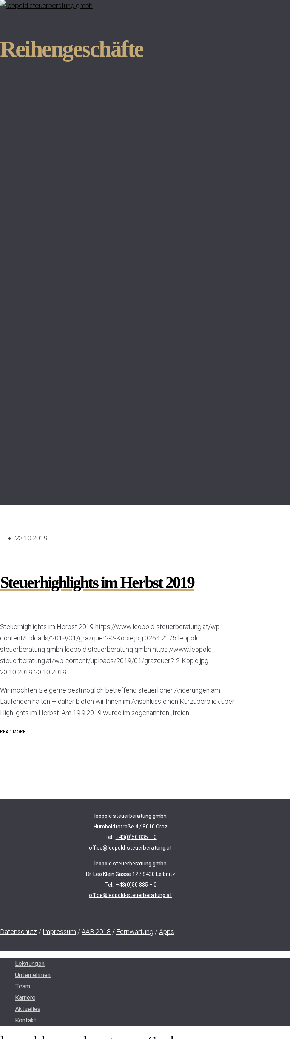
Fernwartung (134, 932)
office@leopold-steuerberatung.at (130, 848)
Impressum (59, 932)
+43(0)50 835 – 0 (136, 837)
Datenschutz (18, 932)
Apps (166, 932)
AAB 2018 (96, 932)
